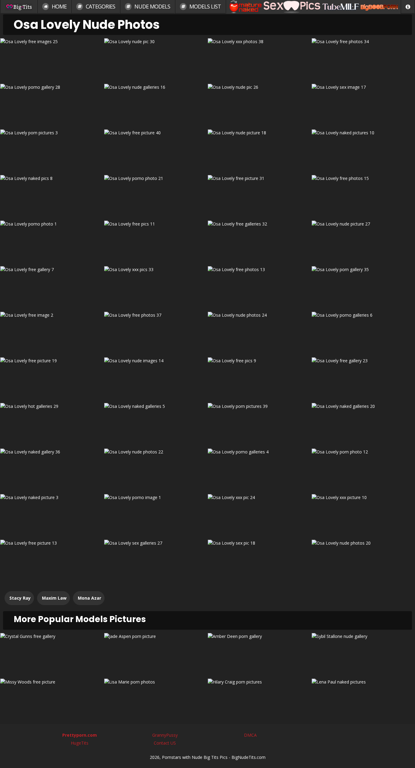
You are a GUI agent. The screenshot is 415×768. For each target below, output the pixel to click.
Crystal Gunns (52, 653)
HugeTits (79, 743)
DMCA (250, 735)
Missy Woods (52, 699)
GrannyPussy (165, 735)
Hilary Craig (259, 699)
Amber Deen (259, 653)
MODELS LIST (204, 6)
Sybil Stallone (363, 653)
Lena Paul (363, 699)
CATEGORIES (99, 6)
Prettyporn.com (79, 735)
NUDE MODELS (151, 6)
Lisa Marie (155, 699)
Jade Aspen (155, 653)
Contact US (165, 743)
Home (58, 6)
